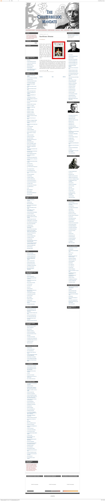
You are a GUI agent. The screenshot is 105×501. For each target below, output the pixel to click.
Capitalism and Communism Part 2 (73, 177)
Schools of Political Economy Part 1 (31, 153)
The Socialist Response (30, 186)
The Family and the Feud (72, 89)
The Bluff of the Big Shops (72, 84)
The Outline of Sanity (30, 183)
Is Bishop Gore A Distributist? (72, 184)
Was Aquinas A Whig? (30, 248)
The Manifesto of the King (30, 237)
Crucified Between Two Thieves (31, 97)
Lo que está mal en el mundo (31, 431)
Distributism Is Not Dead (30, 330)
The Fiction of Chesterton (72, 90)
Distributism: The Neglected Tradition (32, 120)
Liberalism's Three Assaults (30, 136)
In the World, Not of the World (31, 336)
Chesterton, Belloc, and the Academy (32, 212)
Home (52, 76)
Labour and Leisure (71, 210)
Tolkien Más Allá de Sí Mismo (31, 448)
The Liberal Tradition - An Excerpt (73, 136)
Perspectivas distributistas (30, 441)
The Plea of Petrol (71, 233)
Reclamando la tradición (30, 445)
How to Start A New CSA (30, 350)
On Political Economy (30, 225)
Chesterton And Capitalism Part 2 (73, 62)
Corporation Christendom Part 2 (31, 256)
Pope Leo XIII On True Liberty (31, 282)
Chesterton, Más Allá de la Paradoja (31, 395)
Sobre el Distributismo (30, 446)
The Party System (71, 141)
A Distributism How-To (30, 79)
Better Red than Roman (30, 203)
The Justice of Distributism (30, 174)
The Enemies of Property (72, 86)
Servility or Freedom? (71, 277)
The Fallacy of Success (72, 87)
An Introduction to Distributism (31, 82)
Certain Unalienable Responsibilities (31, 358)
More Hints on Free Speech (72, 213)
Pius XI (42, 71)
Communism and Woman (30, 213)
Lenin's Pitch (70, 187)
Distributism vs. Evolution (30, 109)
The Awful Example (71, 221)
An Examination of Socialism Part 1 (73, 115)
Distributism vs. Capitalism (30, 105)
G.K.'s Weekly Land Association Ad (73, 207)
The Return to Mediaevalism (72, 280)
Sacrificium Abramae (29, 288)
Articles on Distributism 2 (30, 327)
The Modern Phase (71, 138)
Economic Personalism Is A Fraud (31, 333)
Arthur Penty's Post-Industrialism (73, 59)
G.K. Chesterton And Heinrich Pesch (73, 73)
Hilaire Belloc (28, 335)
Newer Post (40, 76)
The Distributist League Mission (73, 227)
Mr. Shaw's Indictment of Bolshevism (73, 215)
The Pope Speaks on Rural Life (31, 292)
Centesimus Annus (29, 300)
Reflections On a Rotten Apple (73, 83)
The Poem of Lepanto (71, 92)
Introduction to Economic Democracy (32, 320)
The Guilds (70, 289)
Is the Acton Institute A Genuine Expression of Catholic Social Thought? (31, 258)
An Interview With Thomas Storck (31, 61)
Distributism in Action (30, 64)
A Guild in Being (71, 296)
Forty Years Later (29, 285)
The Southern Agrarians (72, 236)
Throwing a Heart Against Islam (31, 245)
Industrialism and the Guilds (72, 292)
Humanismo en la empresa (30, 424)
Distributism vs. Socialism (30, 112)
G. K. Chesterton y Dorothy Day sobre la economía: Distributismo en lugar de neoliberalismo (32, 413)
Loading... (69, 309)
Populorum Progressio (30, 298)
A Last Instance (71, 54)
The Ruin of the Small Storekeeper (73, 147)
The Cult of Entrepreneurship (31, 170)
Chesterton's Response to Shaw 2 (73, 71)
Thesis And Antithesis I (72, 261)
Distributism (28, 102)
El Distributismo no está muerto (31, 404)
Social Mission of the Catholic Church (32, 157)
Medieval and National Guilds (72, 290)
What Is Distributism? (30, 189)
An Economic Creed (71, 174)
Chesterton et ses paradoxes (31, 393)
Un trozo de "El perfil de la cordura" (31, 452)
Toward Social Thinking (72, 197)
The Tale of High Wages (72, 239)
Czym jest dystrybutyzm (30, 401)
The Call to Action (71, 267)
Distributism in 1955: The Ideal (31, 215)
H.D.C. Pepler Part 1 (71, 264)
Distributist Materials (29, 67)
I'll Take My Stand (29, 347)
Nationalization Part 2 (71, 124)
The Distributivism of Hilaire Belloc (73, 133)
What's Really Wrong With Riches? (31, 192)
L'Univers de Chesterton (30, 428)
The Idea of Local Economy (30, 349)
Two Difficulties (71, 241)
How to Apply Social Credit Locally (31, 316)
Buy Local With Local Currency (31, 378)
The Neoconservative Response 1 (31, 180)
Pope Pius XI (28, 287)
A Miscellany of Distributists (72, 258)
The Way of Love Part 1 (30, 341)
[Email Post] (47, 70)
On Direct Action (71, 216)
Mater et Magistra (29, 297)
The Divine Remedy (29, 234)
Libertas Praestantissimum (30, 276)
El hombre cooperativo (30, 407)
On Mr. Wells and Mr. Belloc (72, 218)
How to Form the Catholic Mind (31, 223)
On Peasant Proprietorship (72, 81)
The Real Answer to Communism (73, 247)
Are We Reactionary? (71, 202)
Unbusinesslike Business (72, 95)
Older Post (64, 76)
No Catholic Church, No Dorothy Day (32, 338)
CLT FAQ (28, 373)
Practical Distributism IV (72, 219)
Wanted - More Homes (72, 242)
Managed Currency (71, 121)
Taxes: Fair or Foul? (29, 163)
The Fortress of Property (72, 230)
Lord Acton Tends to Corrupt (31, 262)
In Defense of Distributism (30, 129)
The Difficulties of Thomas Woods (31, 265)
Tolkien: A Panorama (29, 246)
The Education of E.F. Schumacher (31, 365)
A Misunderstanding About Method (73, 56)
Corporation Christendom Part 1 (31, 254)
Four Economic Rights (30, 126)
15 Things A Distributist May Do (73, 171)
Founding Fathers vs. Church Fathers (32, 220)
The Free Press (71, 135)
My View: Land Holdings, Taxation (31, 143)
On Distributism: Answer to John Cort (32, 339)
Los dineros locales (29, 435)
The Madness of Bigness (30, 177)
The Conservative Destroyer (72, 224)
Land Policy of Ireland (71, 212)
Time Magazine (52, 71)
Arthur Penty (70, 254)
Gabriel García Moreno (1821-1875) (32, 417)
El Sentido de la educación (30, 410)
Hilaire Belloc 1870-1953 (72, 118)
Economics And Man (29, 295)
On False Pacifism (71, 190)
